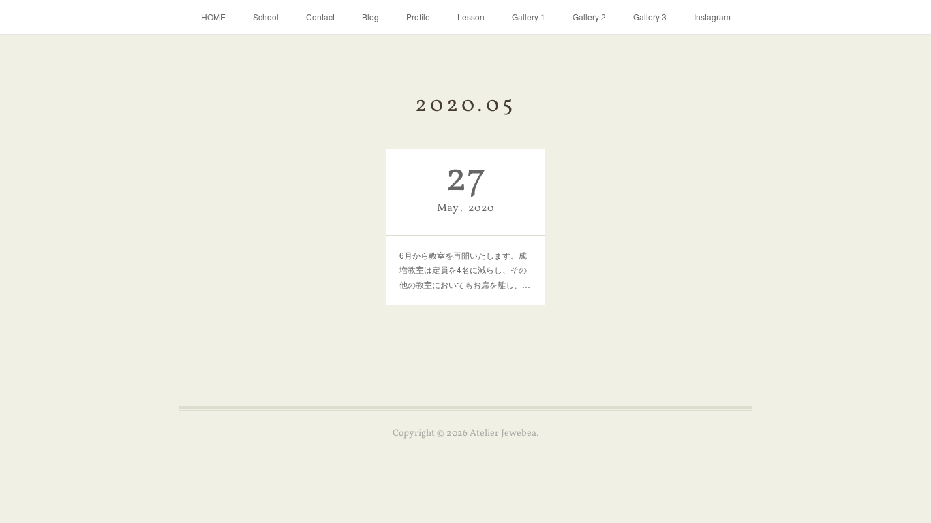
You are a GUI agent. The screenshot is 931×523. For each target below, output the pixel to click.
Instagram (712, 16)
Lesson (471, 16)
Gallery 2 (589, 16)
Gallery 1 (528, 16)
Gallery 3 (650, 16)
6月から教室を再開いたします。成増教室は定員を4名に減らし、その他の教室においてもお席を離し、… (464, 269)
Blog (370, 16)
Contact (320, 16)
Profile (418, 16)
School (266, 16)
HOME (213, 16)
